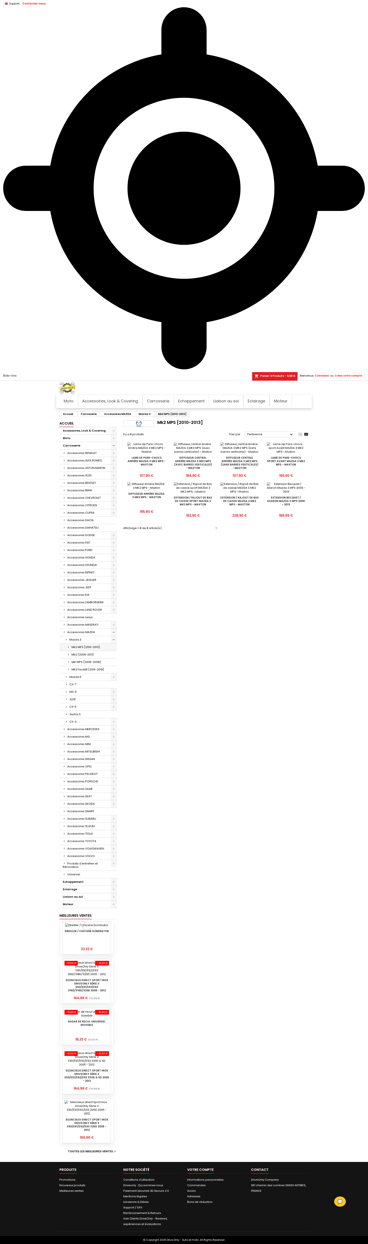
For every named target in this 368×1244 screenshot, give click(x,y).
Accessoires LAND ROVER (84, 610)
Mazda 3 (75, 640)
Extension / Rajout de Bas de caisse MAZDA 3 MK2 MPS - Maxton (239, 501)
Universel (73, 874)
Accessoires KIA (78, 595)
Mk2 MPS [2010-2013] (86, 647)
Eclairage (70, 889)
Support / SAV (132, 1207)
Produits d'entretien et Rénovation (80, 865)
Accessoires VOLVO (81, 856)
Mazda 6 (75, 677)
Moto (66, 438)
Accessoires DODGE (81, 535)
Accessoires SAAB (79, 789)
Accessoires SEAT (79, 796)
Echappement (73, 882)
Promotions (67, 1180)
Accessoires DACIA (80, 520)
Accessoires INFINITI (80, 572)
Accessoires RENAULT (82, 453)
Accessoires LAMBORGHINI (85, 602)
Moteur (68, 904)
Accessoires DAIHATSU (83, 528)
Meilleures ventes (71, 1191)
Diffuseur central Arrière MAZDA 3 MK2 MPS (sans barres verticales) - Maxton (239, 463)
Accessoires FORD (79, 550)
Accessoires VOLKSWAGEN (85, 849)
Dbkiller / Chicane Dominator (87, 931)
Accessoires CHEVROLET (84, 498)
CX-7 (72, 684)
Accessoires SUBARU (81, 819)
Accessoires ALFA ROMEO (84, 460)
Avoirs (191, 1191)
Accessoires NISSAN (81, 759)
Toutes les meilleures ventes (92, 1151)
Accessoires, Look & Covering (84, 431)
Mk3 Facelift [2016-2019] (88, 669)
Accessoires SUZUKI (81, 826)
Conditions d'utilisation (138, 1180)
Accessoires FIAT (79, 543)
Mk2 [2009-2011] (83, 654)
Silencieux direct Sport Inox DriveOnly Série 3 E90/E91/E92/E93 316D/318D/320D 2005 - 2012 (87, 985)
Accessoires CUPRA (81, 513)
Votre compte (200, 1169)
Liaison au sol (73, 897)
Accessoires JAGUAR (81, 580)
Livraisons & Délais (136, 1202)
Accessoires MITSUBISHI (83, 752)
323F (72, 699)
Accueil (66, 423)
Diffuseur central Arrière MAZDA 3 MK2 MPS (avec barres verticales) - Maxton (193, 463)
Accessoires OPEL (79, 766)
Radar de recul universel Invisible (86, 1023)
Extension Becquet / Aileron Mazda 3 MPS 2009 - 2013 (286, 501)
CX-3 (72, 722)
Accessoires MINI (79, 744)
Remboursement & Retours (142, 1213)
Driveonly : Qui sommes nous (143, 1185)
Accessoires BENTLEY (81, 483)
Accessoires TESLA (80, 834)
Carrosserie (71, 446)
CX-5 (72, 707)
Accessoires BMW (79, 490)
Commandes (196, 1185)
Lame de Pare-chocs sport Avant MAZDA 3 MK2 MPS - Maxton (286, 461)
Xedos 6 (75, 714)
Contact (259, 1169)
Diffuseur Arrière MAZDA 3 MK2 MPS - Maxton (146, 495)
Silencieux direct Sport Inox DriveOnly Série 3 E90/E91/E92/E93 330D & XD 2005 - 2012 (87, 1076)
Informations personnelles (205, 1180)
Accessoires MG (78, 737)
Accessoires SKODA (81, 804)
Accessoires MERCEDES (83, 729)
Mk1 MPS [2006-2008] (86, 662)
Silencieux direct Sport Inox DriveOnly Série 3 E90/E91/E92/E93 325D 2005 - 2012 (87, 1125)
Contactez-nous (34, 3)
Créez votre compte (348, 375)
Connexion (322, 375)
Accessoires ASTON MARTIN (86, 468)
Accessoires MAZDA (81, 632)
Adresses (193, 1196)
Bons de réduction (200, 1202)
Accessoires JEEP (79, 587)
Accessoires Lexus (80, 617)
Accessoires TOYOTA (81, 841)
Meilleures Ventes (75, 915)
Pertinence (270, 434)
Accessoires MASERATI (82, 625)
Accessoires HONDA (81, 557)
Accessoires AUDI (79, 475)
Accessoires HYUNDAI (82, 565)
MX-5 (73, 692)
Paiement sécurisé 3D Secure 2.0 (146, 1191)
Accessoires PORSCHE (82, 781)
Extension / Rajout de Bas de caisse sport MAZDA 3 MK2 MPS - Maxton (193, 501)
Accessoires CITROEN (82, 505)
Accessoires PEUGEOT (82, 774)
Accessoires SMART (80, 811)
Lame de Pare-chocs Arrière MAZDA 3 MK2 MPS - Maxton (147, 461)
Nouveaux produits (72, 1185)
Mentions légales (135, 1196)
